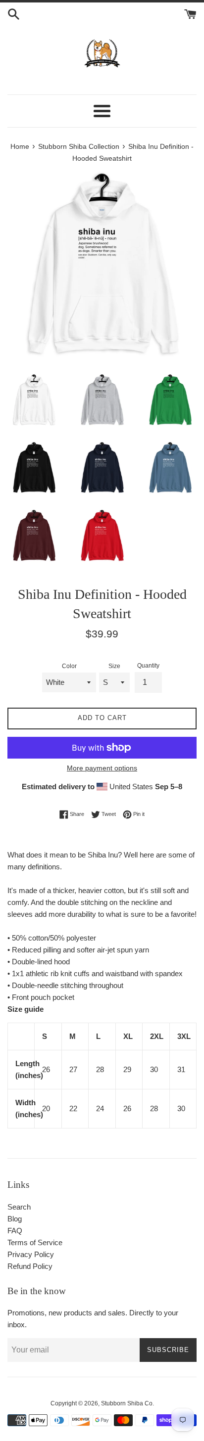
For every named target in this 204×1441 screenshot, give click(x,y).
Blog (14, 1219)
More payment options (102, 768)
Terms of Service (34, 1242)
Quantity (148, 665)
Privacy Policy (30, 1254)
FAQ (14, 1230)
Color (69, 666)
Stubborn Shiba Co (127, 1403)
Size (114, 666)
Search (19, 1207)
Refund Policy (29, 1266)
